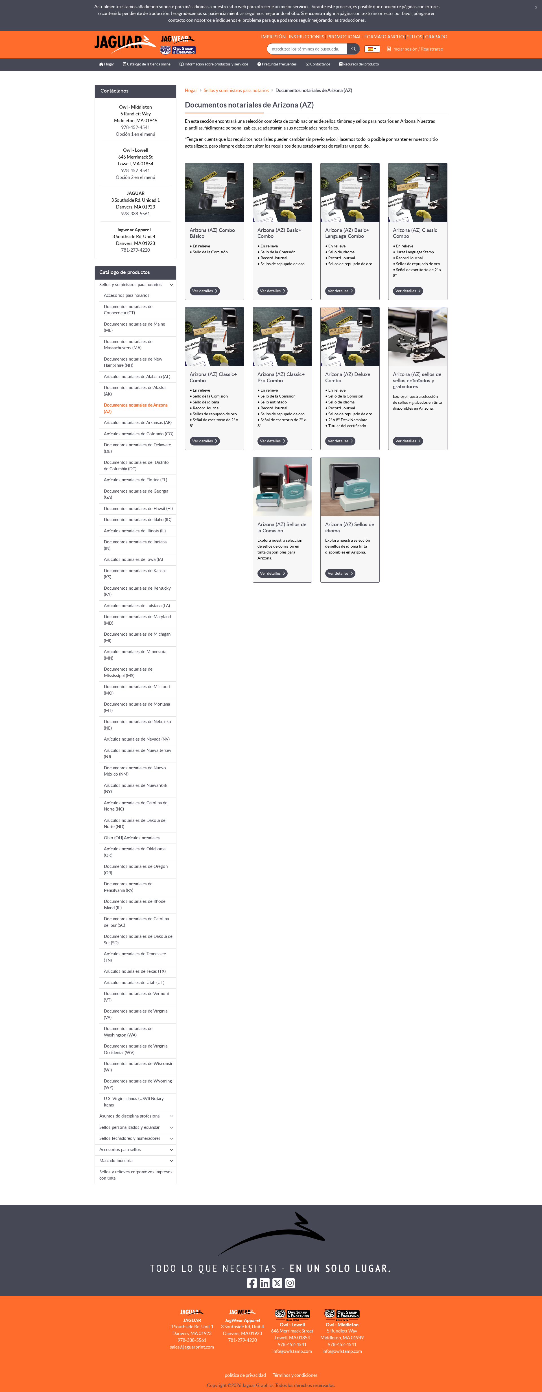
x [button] (536, 7)
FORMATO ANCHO (384, 36)
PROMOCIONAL (344, 36)
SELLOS (414, 36)
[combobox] (372, 48)
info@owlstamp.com (292, 1351)
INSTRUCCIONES (306, 36)
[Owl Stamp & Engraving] (145, 44)
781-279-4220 (135, 250)
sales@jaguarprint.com (192, 1346)
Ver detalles (203, 291)
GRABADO (436, 36)
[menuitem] (107, 64)
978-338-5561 (135, 213)
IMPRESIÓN (273, 36)
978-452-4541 (292, 1344)
